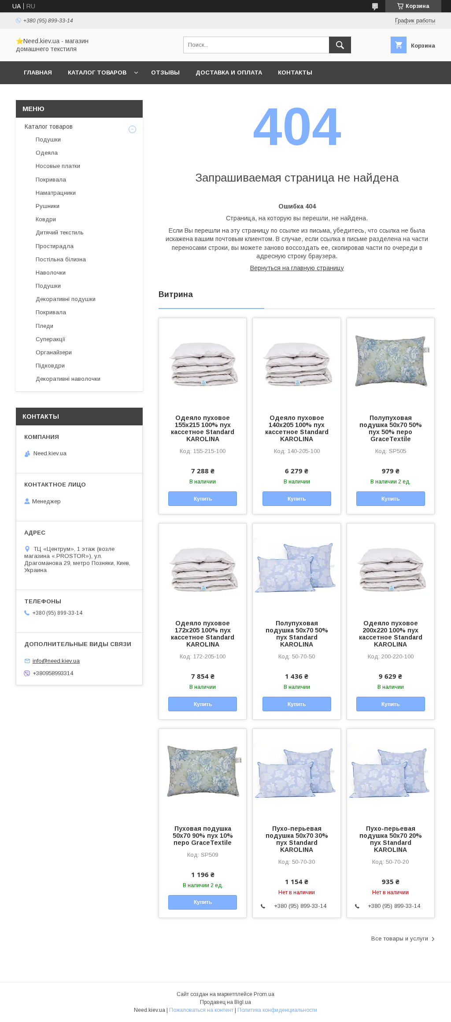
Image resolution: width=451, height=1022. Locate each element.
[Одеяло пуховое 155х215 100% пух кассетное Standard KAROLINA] (202, 362)
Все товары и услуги (399, 938)
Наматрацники (56, 193)
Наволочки (51, 272)
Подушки (48, 139)
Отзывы (165, 72)
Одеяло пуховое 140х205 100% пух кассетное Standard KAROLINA (297, 428)
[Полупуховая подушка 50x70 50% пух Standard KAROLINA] (296, 568)
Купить (203, 499)
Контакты (295, 72)
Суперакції (51, 339)
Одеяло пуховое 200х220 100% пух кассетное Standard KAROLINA (390, 634)
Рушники (47, 206)
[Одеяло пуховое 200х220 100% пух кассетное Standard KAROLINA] (390, 568)
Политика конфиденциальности (277, 1010)
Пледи (44, 326)
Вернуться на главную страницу (297, 267)
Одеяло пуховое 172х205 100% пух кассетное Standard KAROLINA (202, 634)
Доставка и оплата (229, 72)
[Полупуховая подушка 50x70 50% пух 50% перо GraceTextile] (390, 362)
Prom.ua (264, 994)
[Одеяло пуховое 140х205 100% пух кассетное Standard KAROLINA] (296, 362)
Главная (38, 72)
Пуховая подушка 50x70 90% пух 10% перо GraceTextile (203, 835)
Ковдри (46, 219)
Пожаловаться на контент (201, 1010)
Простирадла (55, 246)
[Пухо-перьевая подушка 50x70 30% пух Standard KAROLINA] (296, 773)
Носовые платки (58, 166)
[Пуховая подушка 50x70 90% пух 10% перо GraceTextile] (202, 773)
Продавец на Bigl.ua (225, 1002)
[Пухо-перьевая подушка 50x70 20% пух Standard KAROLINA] (390, 773)
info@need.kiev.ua (56, 661)
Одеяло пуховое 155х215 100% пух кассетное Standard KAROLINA (202, 428)
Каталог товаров (97, 72)
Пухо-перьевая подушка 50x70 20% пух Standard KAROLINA (390, 839)
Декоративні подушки (66, 299)
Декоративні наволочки (68, 378)
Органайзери (54, 352)
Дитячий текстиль (60, 232)
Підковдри (50, 365)
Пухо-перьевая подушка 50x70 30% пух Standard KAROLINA (297, 839)
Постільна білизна (61, 259)
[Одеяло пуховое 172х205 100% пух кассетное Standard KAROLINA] (202, 568)
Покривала (51, 179)
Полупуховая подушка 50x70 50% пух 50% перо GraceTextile (390, 428)
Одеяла (47, 152)
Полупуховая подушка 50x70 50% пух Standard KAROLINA (297, 634)
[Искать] (340, 45)
